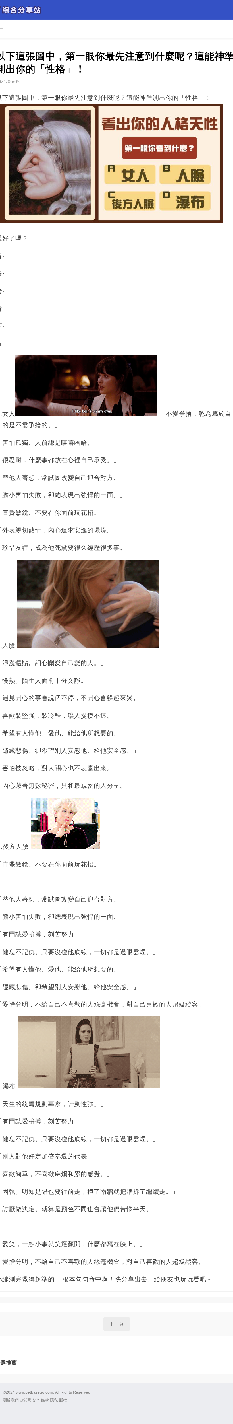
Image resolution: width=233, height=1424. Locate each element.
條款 (45, 1400)
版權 (63, 1400)
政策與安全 (30, 1400)
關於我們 (11, 1400)
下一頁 (116, 1324)
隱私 (54, 1400)
